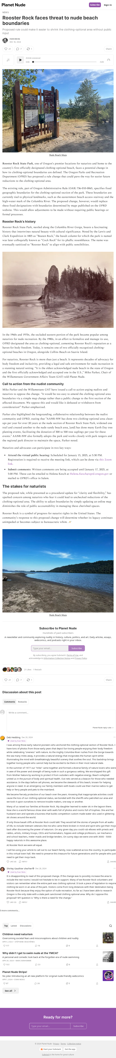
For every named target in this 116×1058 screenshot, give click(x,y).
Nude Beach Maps (58, 155)
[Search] (111, 926)
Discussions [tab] (25, 925)
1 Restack (37, 669)
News (5, 12)
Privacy (56, 1043)
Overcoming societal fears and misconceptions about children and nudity (40, 938)
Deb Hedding (13, 737)
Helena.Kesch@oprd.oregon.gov (89, 474)
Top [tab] (6, 925)
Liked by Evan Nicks (18, 741)
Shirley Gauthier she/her (19, 868)
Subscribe (95, 4)
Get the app (70, 1049)
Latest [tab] (14, 925)
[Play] (20, 60)
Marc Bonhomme (24, 961)
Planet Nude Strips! (14, 971)
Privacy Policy (81, 658)
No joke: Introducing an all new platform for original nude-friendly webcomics (43, 975)
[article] (58, 940)
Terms (63, 1043)
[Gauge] (109, 60)
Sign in (108, 4)
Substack (46, 1054)
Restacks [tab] (22, 701)
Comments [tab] (9, 701)
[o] (108, 937)
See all (8, 990)
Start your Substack (52, 1049)
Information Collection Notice (57, 658)
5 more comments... (10, 910)
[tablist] (15, 702)
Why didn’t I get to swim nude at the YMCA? (30, 953)
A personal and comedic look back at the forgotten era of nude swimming (40, 957)
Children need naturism (17, 934)
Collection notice (74, 1043)
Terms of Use (72, 655)
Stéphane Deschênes (25, 942)
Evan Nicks (15, 39)
